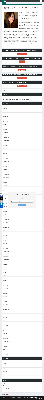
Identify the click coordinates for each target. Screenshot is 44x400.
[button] (22, 195)
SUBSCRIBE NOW (22, 204)
